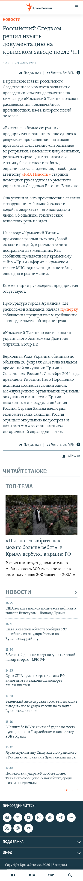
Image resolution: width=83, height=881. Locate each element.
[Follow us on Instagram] (39, 817)
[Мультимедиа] (13, 875)
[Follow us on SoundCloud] (71, 817)
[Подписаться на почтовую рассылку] (28, 828)
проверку (69, 310)
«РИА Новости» (37, 175)
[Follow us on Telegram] (60, 817)
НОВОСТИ (18, 592)
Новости (12, 20)
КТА (32, 875)
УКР (51, 875)
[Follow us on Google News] (49, 817)
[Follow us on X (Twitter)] (17, 817)
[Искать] (70, 875)
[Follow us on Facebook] (7, 817)
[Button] (30, 73)
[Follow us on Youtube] (28, 817)
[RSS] (7, 828)
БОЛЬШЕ (70, 790)
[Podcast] (17, 828)
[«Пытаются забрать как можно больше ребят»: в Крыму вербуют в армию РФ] (41, 515)
